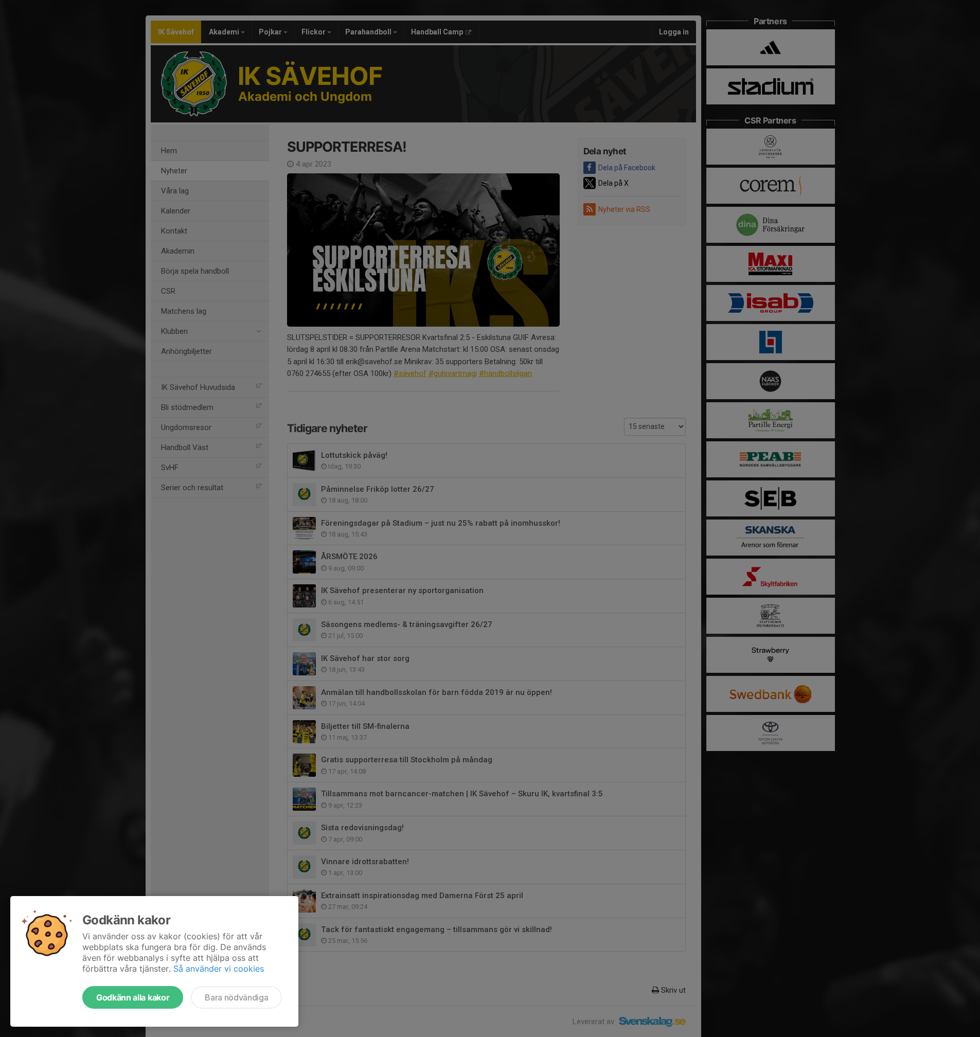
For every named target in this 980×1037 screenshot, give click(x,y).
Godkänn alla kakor (132, 997)
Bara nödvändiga (236, 997)
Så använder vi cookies (218, 968)
